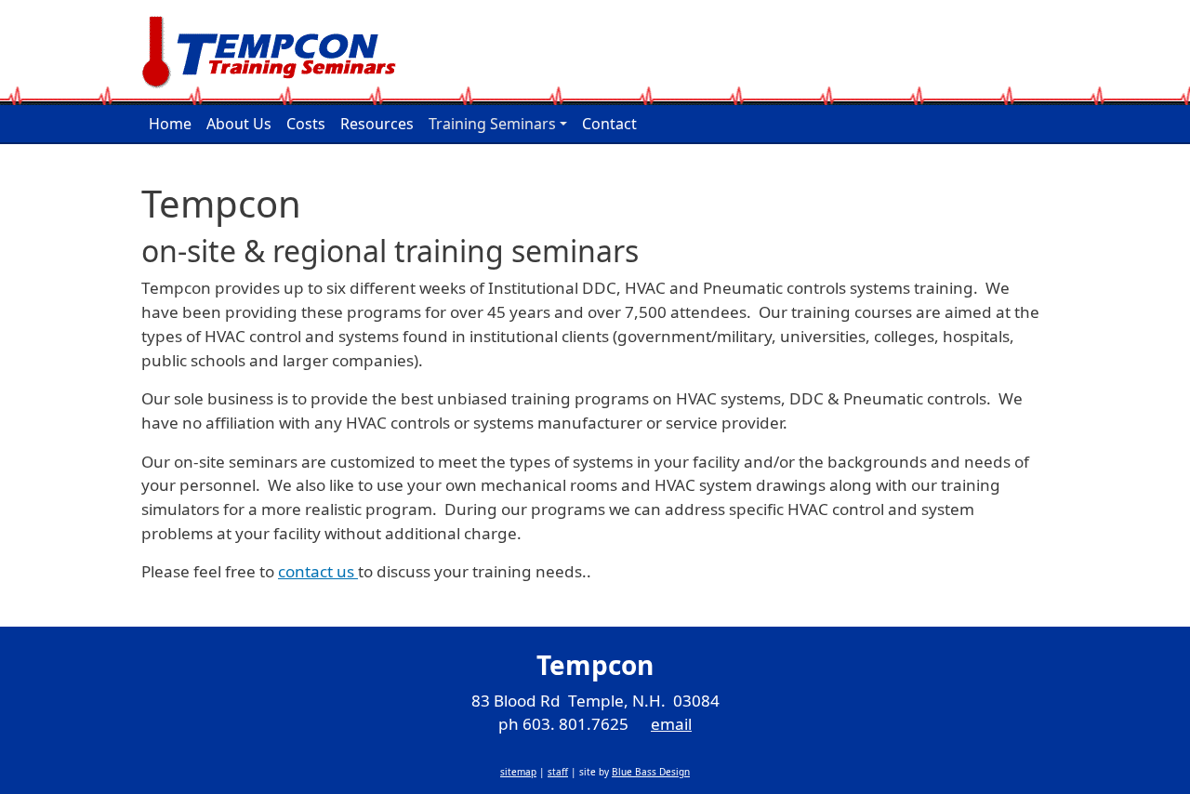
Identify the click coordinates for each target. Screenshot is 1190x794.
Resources (377, 123)
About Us (238, 123)
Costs (305, 123)
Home (170, 123)
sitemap (518, 771)
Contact (609, 123)
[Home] (277, 52)
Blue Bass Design (651, 771)
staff (558, 771)
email (671, 723)
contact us (318, 571)
